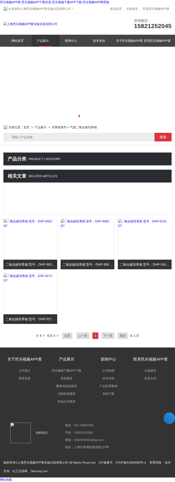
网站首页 (17, 40)
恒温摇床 (67, 378)
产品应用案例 (108, 386)
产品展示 (43, 40)
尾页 (123, 335)
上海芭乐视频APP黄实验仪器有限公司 (45, 8)
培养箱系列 (59, 127)
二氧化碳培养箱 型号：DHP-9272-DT (31, 319)
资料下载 (108, 393)
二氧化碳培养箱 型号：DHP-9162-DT (146, 264)
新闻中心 (71, 40)
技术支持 (99, 40)
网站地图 (6, 479)
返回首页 (116, 8)
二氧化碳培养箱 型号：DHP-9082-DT (88, 264)
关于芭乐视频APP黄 (129, 40)
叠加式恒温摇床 (66, 386)
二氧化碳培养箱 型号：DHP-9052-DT (31, 264)
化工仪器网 (19, 471)
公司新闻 (108, 370)
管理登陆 (155, 462)
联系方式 (150, 378)
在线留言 (132, 8)
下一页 (108, 335)
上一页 (82, 335)
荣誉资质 (25, 378)
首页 (26, 127)
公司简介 (25, 370)
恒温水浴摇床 (67, 401)
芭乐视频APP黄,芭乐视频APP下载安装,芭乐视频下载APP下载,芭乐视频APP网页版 (54, 2)
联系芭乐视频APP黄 (156, 8)
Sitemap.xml (39, 471)
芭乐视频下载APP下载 (66, 370)
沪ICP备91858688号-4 (131, 462)
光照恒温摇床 (67, 393)
